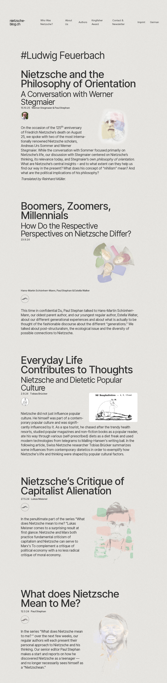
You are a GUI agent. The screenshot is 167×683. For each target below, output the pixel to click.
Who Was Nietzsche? (46, 22)
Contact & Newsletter (118, 22)
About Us (68, 22)
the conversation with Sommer (70, 150)
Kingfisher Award (97, 22)
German (154, 22)
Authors (83, 22)
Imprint (141, 22)
